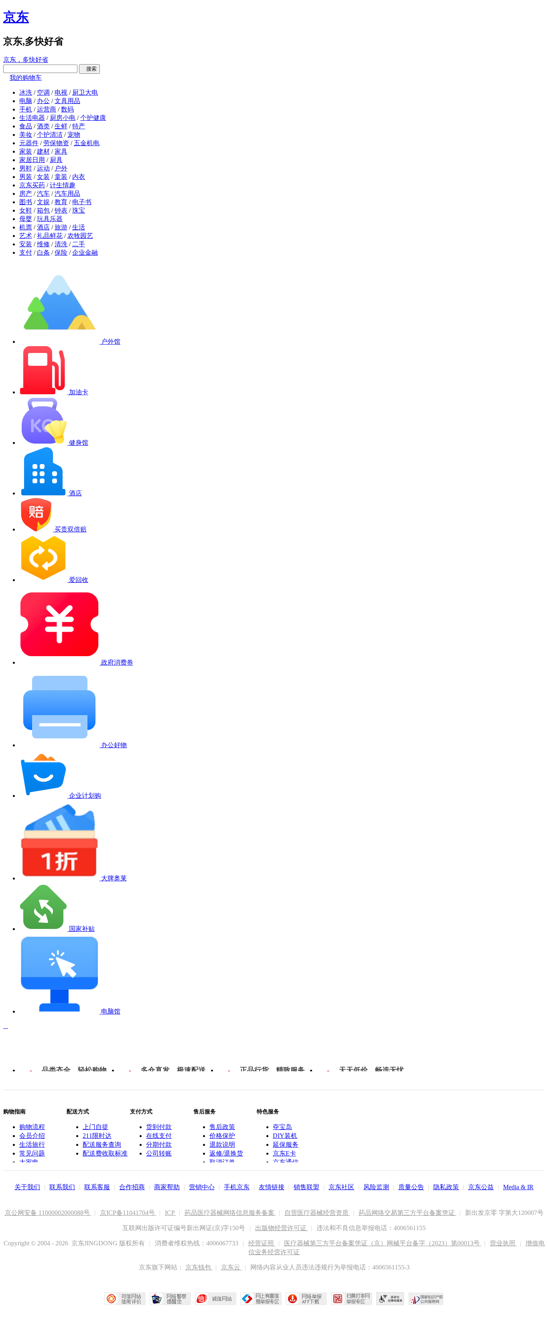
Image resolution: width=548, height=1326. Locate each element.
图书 (25, 202)
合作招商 (132, 1187)
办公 (43, 100)
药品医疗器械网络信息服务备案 (230, 1212)
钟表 (61, 210)
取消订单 (222, 1162)
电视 (61, 92)
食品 (25, 126)
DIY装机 (285, 1135)
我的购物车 (26, 77)
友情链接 (271, 1187)
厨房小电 (62, 117)
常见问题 (32, 1153)
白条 (43, 252)
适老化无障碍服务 (390, 1298)
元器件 (29, 143)
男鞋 (25, 168)
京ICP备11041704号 (128, 1212)
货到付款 (159, 1126)
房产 (25, 193)
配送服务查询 (102, 1144)
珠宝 (78, 210)
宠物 (73, 134)
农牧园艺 (80, 235)
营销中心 (202, 1187)
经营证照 (262, 1243)
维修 (43, 244)
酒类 (43, 126)
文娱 (43, 202)
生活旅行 (32, 1144)
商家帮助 (167, 1187)
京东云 (231, 1267)
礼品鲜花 (50, 235)
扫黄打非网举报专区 (351, 1298)
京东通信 (285, 1162)
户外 (61, 168)
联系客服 (97, 1187)
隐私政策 (446, 1187)
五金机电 (86, 143)
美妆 (25, 134)
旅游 (61, 227)
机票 (25, 227)
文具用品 (67, 100)
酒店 (43, 227)
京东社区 (341, 1187)
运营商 (46, 109)
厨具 (56, 159)
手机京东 (237, 1187)
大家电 (29, 1162)
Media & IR (518, 1187)
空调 (43, 92)
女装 (43, 176)
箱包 (43, 210)
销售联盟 (306, 1187)
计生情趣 (62, 185)
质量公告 (411, 1187)
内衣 (78, 176)
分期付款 (159, 1144)
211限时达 (97, 1135)
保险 (61, 252)
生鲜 (61, 126)
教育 (61, 202)
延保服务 (285, 1144)
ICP (170, 1212)
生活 (78, 227)
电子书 (81, 202)
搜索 (89, 69)
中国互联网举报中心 (261, 1298)
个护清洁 (50, 134)
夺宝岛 (282, 1126)
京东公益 (481, 1187)
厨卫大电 (85, 92)
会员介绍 (32, 1135)
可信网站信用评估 (125, 1298)
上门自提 (95, 1126)
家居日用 (32, 159)
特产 (78, 126)
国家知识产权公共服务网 (426, 1298)
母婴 (25, 218)
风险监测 (376, 1187)
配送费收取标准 (105, 1153)
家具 (61, 151)
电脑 (25, 100)
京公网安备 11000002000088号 (48, 1212)
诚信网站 (215, 1298)
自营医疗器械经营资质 (317, 1212)
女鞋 (25, 210)
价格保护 (222, 1135)
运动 (43, 168)
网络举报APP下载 (306, 1298)
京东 (16, 17)
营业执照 (503, 1243)
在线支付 (159, 1135)
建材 (43, 151)
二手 (78, 244)
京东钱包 (199, 1267)
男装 (25, 176)
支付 (25, 252)
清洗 (61, 244)
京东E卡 (284, 1153)
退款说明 (222, 1144)
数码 (67, 109)
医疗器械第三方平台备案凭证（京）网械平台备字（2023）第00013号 (382, 1243)
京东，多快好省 (25, 59)
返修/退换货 (226, 1153)
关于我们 (27, 1187)
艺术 (25, 235)
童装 (61, 176)
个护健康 (93, 117)
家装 (25, 151)
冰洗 (25, 92)
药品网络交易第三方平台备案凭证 (408, 1212)
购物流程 (32, 1126)
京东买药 (32, 185)
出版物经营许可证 (281, 1228)
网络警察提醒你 (170, 1298)
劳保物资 (56, 143)
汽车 (43, 193)
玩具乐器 (50, 218)
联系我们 (62, 1187)
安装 (25, 244)
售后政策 (222, 1126)
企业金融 (85, 252)
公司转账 (159, 1153)
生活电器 (32, 117)
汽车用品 (67, 193)
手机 (25, 109)
